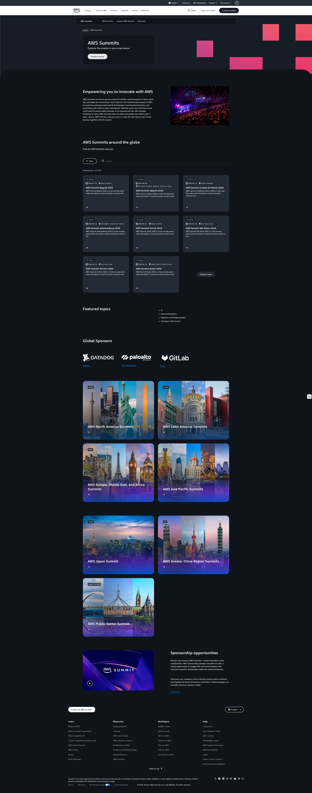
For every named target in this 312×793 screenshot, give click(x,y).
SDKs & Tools (164, 731)
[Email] (243, 779)
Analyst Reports (120, 754)
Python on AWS (164, 740)
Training (116, 731)
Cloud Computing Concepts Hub (82, 740)
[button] (101, 10)
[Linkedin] (223, 779)
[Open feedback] (309, 396)
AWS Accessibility (210, 750)
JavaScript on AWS (166, 754)
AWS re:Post (208, 736)
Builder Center (164, 726)
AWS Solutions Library (122, 740)
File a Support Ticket (211, 731)
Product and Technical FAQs (125, 750)
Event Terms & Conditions (214, 764)
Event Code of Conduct (213, 759)
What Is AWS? (74, 726)
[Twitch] (231, 779)
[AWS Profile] (237, 3)
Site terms (81, 785)
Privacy (71, 785)
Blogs (70, 754)
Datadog (86, 366)
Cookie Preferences (121, 785)
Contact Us (207, 726)
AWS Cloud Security (76, 745)
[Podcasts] (239, 779)
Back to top (154, 768)
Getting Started (119, 726)
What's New (73, 750)
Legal (205, 754)
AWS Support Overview (213, 745)
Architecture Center (121, 745)
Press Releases (74, 759)
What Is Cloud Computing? (79, 731)
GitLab (162, 366)
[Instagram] (227, 779)
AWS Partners (119, 759)
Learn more (175, 692)
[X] (215, 779)
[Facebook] (219, 779)
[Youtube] (235, 779)
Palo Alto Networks (128, 365)
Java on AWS (163, 745)
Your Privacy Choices (97, 785)
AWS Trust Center (120, 736)
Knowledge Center (211, 740)
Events (85, 30)
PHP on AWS (163, 750)
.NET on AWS (163, 736)
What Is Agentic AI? (76, 736)
